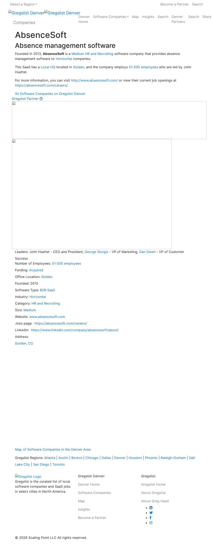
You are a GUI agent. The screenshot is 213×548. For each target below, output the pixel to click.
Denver (120, 458)
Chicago (91, 458)
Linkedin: (22, 330)
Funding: (22, 270)
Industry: (22, 297)
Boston (76, 458)
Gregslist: (148, 476)
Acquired (36, 270)
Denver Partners (178, 19)
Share (206, 17)
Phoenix (151, 458)
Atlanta (49, 458)
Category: (23, 303)
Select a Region (22, 4)
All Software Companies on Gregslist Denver (50, 94)
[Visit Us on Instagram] (150, 523)
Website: (22, 317)
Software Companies (109, 17)
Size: (19, 310)
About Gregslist (153, 493)
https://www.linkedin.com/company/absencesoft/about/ (75, 330)
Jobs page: (24, 323)
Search (197, 4)
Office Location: (28, 277)
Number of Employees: (33, 263)
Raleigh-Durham (173, 458)
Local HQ (48, 67)
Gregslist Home (153, 484)
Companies (24, 22)
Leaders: (22, 252)
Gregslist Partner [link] (25, 99)
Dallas (106, 458)
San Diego (41, 464)
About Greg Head (155, 501)
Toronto (58, 464)
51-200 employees (143, 67)
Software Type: (27, 290)
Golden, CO (24, 343)
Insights (148, 17)
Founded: (22, 283)
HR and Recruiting (99, 54)
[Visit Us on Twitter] (151, 513)
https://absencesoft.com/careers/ (41, 85)
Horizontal (64, 59)
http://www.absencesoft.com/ (94, 80)
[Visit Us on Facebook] (150, 518)
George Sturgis (96, 252)
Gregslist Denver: (91, 476)
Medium (77, 54)
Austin (63, 458)
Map (135, 17)
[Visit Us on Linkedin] (150, 508)
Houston (135, 458)
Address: (22, 337)
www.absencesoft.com (47, 317)
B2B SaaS (47, 290)
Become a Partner (174, 4)
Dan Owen (147, 252)
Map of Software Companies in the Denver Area (53, 449)
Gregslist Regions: (29, 458)
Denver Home (84, 19)
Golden (78, 67)
